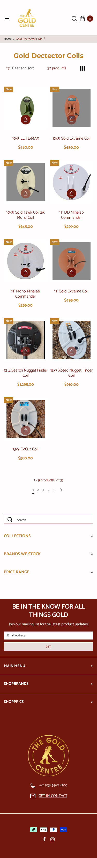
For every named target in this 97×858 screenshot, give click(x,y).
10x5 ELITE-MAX (25, 138)
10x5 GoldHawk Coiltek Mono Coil (25, 215)
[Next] (61, 490)
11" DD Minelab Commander (71, 215)
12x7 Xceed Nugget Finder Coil (71, 373)
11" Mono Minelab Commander (25, 294)
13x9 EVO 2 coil (26, 449)
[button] (20, 68)
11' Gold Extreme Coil (71, 291)
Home (8, 39)
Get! (48, 646)
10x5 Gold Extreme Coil (72, 138)
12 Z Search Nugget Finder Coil (25, 373)
